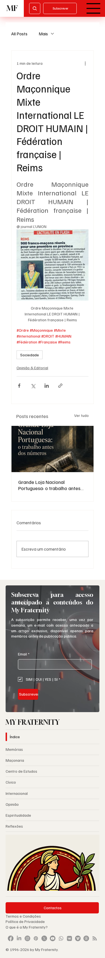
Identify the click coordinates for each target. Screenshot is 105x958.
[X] (44, 938)
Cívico (11, 782)
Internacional (17, 793)
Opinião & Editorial (32, 367)
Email (23, 654)
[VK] (69, 938)
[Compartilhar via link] (60, 385)
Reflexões (14, 826)
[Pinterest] (36, 938)
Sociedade (29, 354)
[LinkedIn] (19, 938)
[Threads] (86, 938)
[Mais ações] (85, 63)
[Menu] (94, 8)
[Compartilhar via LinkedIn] (46, 385)
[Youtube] (52, 938)
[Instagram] (27, 938)
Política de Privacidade (26, 921)
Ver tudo (81, 415)
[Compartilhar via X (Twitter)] (33, 385)
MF (12, 8)
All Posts (19, 33)
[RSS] (94, 938)
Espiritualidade (18, 815)
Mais (43, 33)
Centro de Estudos (21, 771)
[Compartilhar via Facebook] (19, 385)
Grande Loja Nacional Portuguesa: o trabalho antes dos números (49, 485)
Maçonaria (15, 760)
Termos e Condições (23, 916)
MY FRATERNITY (33, 722)
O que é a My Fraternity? (27, 927)
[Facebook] (10, 938)
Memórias (14, 749)
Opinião (12, 804)
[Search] (34, 8)
